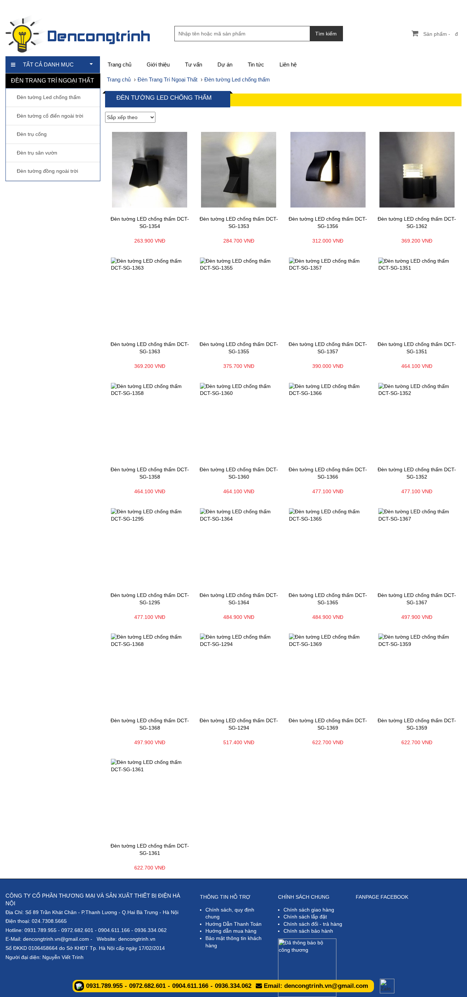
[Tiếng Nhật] (431, 5)
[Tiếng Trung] (444, 5)
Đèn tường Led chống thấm (49, 97)
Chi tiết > (128, 205)
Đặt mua (171, 205)
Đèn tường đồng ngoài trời (47, 171)
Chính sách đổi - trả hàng (312, 924)
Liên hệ (288, 64)
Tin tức (256, 64)
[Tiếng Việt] (406, 5)
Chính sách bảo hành (308, 931)
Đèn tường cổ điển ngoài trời (50, 116)
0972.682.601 (77, 930)
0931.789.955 (40, 930)
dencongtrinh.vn (136, 939)
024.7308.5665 (49, 921)
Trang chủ (119, 64)
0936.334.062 (151, 930)
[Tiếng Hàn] (456, 5)
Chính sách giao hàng (308, 910)
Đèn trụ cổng (32, 134)
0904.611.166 (114, 930)
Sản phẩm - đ (440, 34)
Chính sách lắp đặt (305, 917)
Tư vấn (193, 64)
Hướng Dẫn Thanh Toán (233, 924)
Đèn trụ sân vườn (37, 153)
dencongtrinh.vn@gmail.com (56, 939)
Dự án (224, 64)
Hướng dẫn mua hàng (230, 931)
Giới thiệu (158, 64)
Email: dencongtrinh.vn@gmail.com (315, 985)
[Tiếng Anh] (419, 5)
